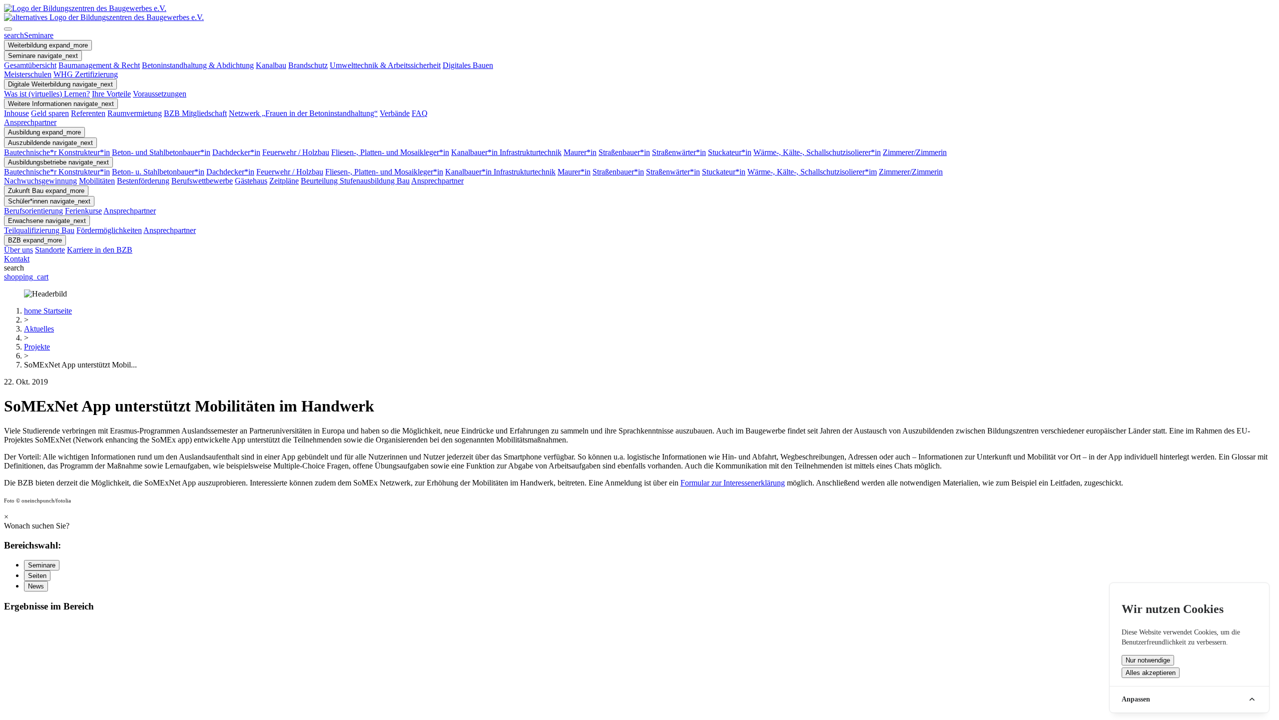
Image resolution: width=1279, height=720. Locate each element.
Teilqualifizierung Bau (39, 230)
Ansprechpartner (30, 122)
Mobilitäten (97, 180)
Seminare (28, 35)
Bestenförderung (143, 180)
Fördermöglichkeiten (109, 230)
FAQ (420, 113)
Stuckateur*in (729, 152)
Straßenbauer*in (624, 152)
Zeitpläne (284, 180)
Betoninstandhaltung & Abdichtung (198, 65)
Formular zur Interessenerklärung (732, 482)
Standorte (50, 250)
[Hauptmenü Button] (8, 29)
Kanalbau (271, 65)
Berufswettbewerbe (202, 180)
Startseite (48, 310)
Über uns (18, 250)
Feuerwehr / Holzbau (295, 152)
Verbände (395, 113)
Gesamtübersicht (30, 65)
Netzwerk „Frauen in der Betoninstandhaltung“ (303, 113)
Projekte (37, 346)
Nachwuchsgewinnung (40, 180)
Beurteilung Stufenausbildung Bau (355, 180)
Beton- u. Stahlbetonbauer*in (158, 172)
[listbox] (639, 294)
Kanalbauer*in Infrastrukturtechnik (506, 152)
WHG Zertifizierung (85, 74)
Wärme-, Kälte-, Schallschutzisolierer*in (817, 152)
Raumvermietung (134, 113)
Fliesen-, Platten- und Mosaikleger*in (390, 152)
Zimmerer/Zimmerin (915, 152)
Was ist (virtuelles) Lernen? (47, 94)
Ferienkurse (83, 210)
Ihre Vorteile (111, 94)
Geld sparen (50, 113)
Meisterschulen (27, 74)
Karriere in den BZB (99, 250)
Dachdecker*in (236, 152)
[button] (48, 45)
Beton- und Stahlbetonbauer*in (161, 152)
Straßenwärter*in (679, 152)
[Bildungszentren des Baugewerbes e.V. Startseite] (104, 17)
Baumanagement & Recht (99, 65)
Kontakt (16, 258)
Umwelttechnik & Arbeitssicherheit (385, 65)
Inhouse (16, 113)
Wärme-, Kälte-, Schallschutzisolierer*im (812, 172)
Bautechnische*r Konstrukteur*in (57, 152)
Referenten (88, 113)
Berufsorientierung (33, 210)
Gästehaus (251, 180)
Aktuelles (39, 328)
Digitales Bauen (468, 65)
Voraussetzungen (159, 94)
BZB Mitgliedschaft (195, 113)
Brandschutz (308, 65)
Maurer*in (580, 152)
